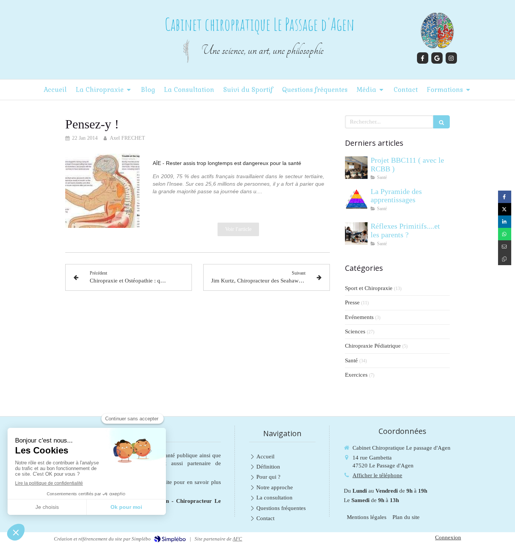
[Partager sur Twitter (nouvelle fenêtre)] (504, 209)
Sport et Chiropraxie (368, 288)
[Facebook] (422, 58)
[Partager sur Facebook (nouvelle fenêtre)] (504, 197)
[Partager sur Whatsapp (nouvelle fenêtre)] (504, 234)
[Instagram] (451, 58)
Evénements (359, 317)
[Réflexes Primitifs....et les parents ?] (356, 233)
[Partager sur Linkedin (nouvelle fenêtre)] (504, 221)
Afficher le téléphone (377, 475)
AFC (237, 539)
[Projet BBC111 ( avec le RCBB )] (356, 167)
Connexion (448, 537)
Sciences (355, 331)
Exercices (356, 375)
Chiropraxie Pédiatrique (373, 346)
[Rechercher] (441, 121)
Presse (352, 302)
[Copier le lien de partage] (504, 259)
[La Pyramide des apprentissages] (356, 199)
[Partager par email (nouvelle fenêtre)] (504, 246)
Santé (351, 360)
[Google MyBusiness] (437, 58)
